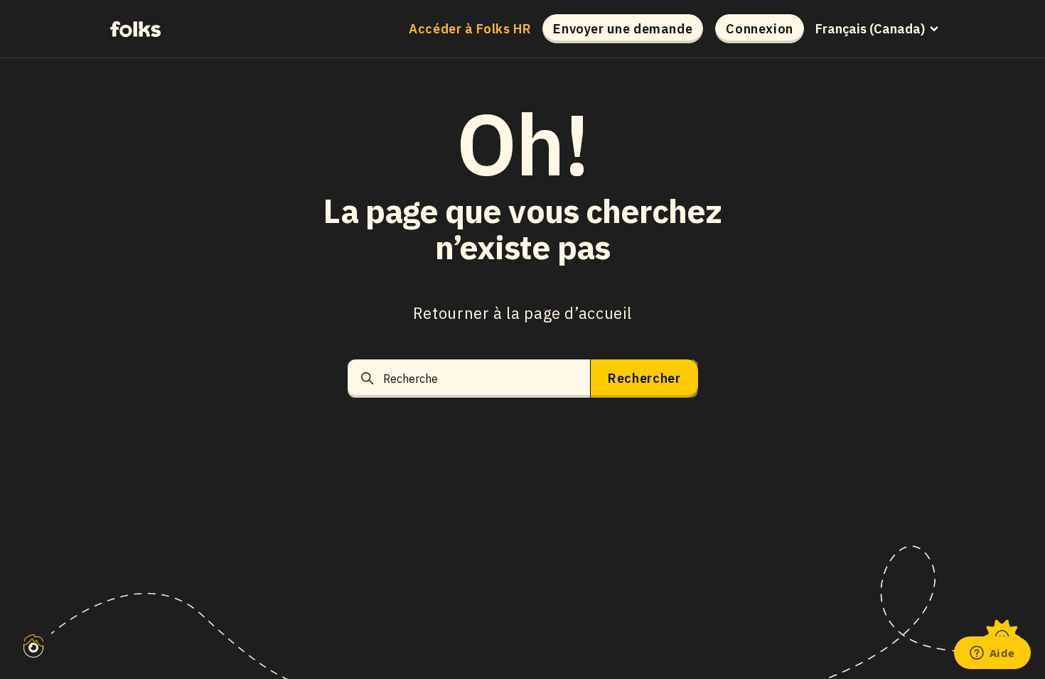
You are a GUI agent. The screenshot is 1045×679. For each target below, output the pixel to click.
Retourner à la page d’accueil (522, 313)
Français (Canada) (870, 29)
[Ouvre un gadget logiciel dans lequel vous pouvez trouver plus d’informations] (992, 654)
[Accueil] (135, 28)
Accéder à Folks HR (470, 29)
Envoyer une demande (622, 29)
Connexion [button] (759, 29)
